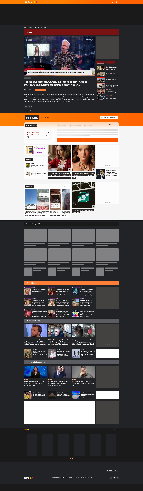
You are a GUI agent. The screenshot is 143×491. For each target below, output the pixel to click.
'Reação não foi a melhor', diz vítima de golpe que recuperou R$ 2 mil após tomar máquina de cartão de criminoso (83, 342)
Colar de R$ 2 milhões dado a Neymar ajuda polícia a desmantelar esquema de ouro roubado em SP (39, 395)
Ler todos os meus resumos (87, 140)
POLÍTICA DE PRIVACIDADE (85, 477)
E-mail (112, 2)
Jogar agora (39, 152)
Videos (44, 27)
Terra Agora (37, 27)
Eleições (26, 379)
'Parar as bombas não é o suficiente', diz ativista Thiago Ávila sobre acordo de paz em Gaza (34, 342)
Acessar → (43, 159)
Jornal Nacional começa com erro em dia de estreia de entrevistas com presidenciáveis (34, 383)
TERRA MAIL (91, 2)
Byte (80, 287)
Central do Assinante (102, 2)
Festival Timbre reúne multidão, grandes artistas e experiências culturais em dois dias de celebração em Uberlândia (64, 395)
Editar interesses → (113, 125)
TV (56, 287)
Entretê (33, 287)
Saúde (58, 349)
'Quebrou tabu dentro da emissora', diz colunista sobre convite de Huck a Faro (88, 353)
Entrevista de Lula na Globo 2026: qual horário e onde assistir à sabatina (57, 383)
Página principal (32, 2)
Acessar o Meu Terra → (46, 117)
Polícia (30, 111)
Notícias (31, 27)
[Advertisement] (107, 353)
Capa (25, 27)
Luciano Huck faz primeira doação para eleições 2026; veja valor (83, 383)
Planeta (35, 349)
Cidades (35, 391)
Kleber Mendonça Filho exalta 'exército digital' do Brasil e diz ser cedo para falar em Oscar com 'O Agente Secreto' (59, 342)
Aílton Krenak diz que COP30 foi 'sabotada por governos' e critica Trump (40, 353)
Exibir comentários (28, 89)
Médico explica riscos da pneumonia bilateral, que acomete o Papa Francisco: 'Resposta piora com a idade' (64, 353)
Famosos (34, 298)
